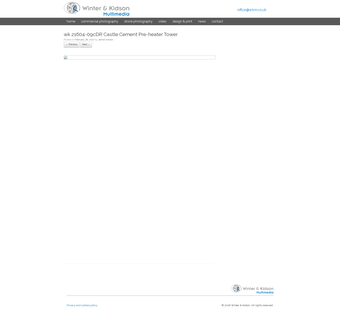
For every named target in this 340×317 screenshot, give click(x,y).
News (202, 21)
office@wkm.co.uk (251, 10)
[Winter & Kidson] (96, 9)
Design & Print (182, 21)
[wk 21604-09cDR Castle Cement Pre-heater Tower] (139, 58)
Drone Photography (138, 21)
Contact (217, 21)
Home (71, 21)
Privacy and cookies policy (82, 305)
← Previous (71, 44)
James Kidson (105, 39)
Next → (86, 44)
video (162, 21)
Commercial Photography (99, 21)
